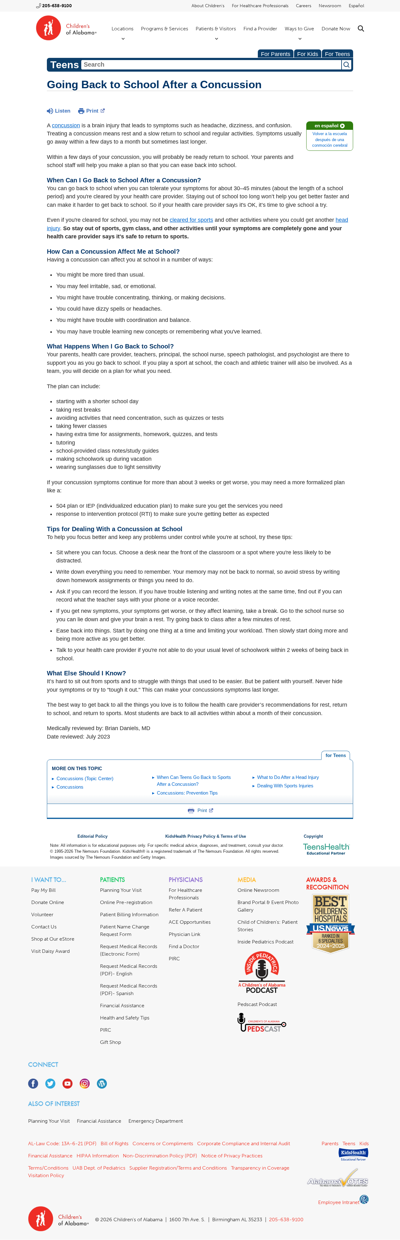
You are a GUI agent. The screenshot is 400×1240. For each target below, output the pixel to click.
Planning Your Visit (121, 890)
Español (356, 5)
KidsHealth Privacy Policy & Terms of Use (205, 836)
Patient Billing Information (129, 914)
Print (92, 111)
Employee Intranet (338, 1202)
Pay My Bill (43, 890)
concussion (66, 125)
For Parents (275, 54)
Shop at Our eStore (52, 939)
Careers (303, 5)
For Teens (337, 54)
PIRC (105, 1030)
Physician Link (184, 934)
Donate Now (336, 29)
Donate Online (47, 902)
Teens (348, 1143)
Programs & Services (164, 29)
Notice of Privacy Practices (231, 1156)
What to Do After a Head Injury (288, 777)
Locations (122, 29)
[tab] (335, 755)
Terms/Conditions (48, 1168)
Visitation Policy (46, 1175)
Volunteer (42, 914)
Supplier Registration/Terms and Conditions (178, 1168)
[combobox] (211, 64)
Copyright (313, 836)
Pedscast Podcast (257, 1004)
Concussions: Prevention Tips (187, 792)
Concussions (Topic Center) (85, 778)
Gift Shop (110, 1042)
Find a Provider (260, 29)
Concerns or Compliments (162, 1143)
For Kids (307, 54)
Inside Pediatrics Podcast (265, 942)
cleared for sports (191, 220)
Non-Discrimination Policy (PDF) (160, 1156)
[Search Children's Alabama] (361, 29)
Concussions (70, 787)
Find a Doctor (184, 946)
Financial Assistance (122, 1006)
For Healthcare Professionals (260, 5)
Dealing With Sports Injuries (285, 785)
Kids (364, 1143)
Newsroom (330, 5)
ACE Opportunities (190, 922)
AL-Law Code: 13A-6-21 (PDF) (62, 1143)
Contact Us (44, 927)
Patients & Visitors (216, 29)
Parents (330, 1143)
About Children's (208, 5)
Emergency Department (155, 1121)
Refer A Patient (185, 910)
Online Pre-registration (126, 902)
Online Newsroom (258, 890)
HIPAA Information (98, 1156)
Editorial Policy (93, 836)
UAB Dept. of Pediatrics (98, 1168)
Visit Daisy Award (50, 951)
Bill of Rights (114, 1143)
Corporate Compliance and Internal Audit (243, 1143)
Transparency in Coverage (260, 1168)
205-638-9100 (57, 5)
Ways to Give (299, 29)
